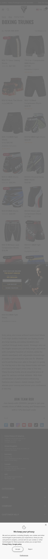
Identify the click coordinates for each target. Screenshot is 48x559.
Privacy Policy (7, 544)
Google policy (17, 544)
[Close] (46, 525)
